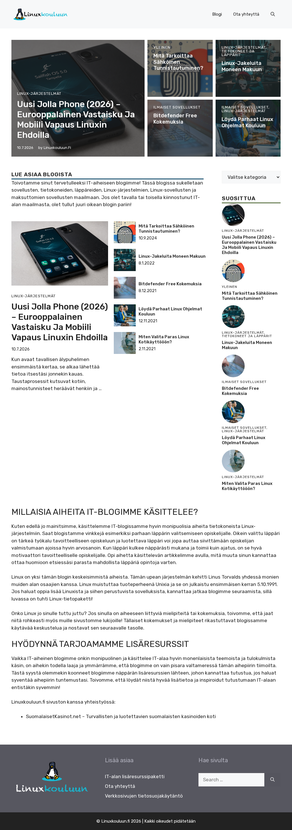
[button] (273, 14)
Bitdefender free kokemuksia (175, 118)
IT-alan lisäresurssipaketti (135, 776)
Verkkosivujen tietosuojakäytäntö (144, 796)
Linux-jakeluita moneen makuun (242, 66)
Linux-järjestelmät (39, 93)
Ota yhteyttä (246, 14)
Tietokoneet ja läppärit (238, 53)
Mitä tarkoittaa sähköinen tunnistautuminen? (178, 62)
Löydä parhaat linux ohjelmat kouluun (247, 122)
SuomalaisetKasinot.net (53, 716)
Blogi (217, 14)
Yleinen (162, 47)
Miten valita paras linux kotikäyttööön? (164, 339)
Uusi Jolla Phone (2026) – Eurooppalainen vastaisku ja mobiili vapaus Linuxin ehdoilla (76, 119)
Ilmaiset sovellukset (176, 107)
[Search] (272, 780)
